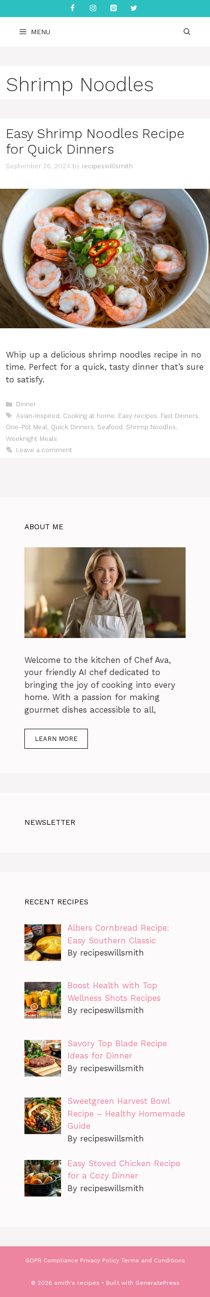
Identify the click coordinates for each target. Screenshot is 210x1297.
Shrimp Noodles (151, 427)
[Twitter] (134, 8)
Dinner (26, 404)
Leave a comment (44, 450)
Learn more (56, 738)
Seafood (110, 427)
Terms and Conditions (153, 1260)
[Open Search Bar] (187, 31)
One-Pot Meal (26, 427)
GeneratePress (157, 1282)
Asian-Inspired (38, 415)
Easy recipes (137, 415)
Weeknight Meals (31, 438)
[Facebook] (72, 8)
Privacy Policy (99, 1260)
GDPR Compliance (51, 1260)
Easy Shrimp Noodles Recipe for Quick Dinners (95, 141)
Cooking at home (89, 415)
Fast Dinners (179, 415)
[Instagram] (92, 8)
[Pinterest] (113, 8)
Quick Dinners (72, 427)
